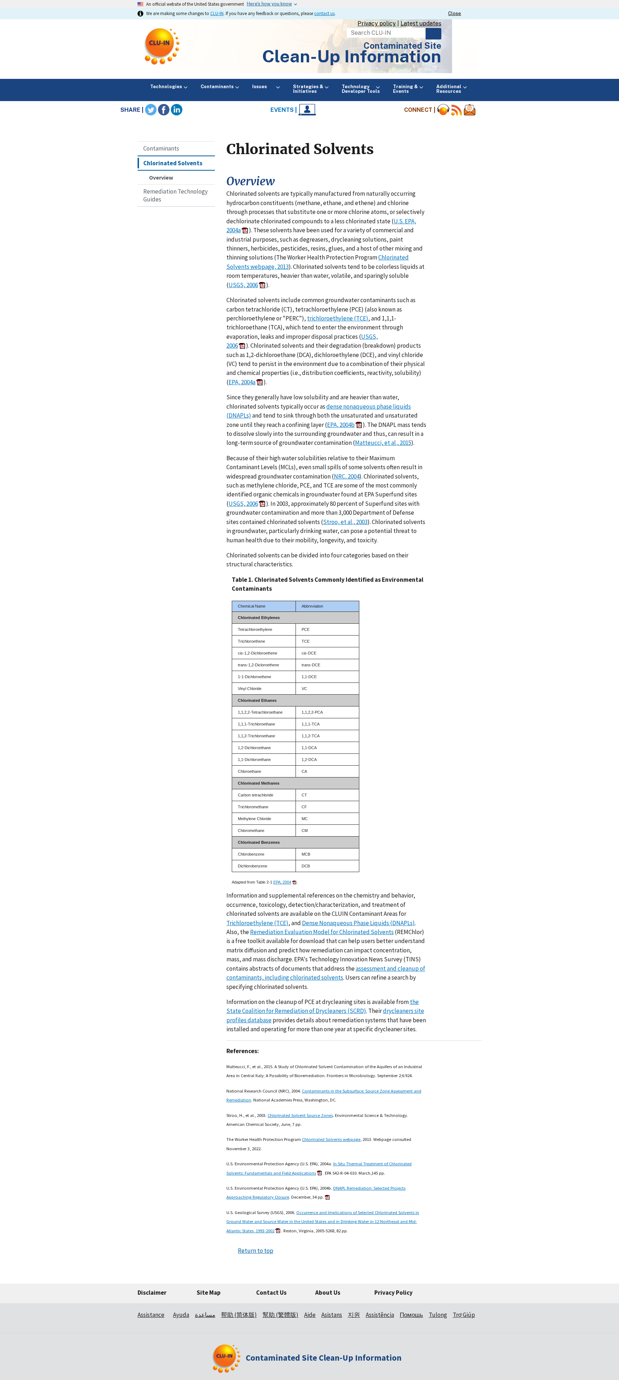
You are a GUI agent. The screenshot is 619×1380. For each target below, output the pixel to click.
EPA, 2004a (242, 382)
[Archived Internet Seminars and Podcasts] (443, 109)
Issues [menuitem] (263, 86)
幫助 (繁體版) (280, 1315)
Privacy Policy (393, 1292)
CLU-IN (217, 13)
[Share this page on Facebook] (163, 109)
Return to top (255, 1251)
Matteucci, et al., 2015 (383, 443)
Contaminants (161, 148)
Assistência (380, 1315)
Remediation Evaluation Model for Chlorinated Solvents (322, 932)
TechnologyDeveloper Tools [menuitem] (361, 89)
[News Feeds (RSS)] (456, 109)
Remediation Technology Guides (175, 195)
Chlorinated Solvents (172, 163)
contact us (324, 13)
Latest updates (420, 23)
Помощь (411, 1315)
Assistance (151, 1315)
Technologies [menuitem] (166, 86)
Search (433, 33)
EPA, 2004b (341, 425)
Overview (161, 177)
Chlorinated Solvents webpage (331, 1139)
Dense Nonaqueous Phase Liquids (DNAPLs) (358, 923)
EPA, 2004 (282, 882)
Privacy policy (377, 23)
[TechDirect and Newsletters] (469, 109)
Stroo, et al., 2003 (345, 522)
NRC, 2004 (346, 476)
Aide (310, 1315)
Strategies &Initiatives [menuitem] (308, 89)
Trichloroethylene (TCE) (257, 923)
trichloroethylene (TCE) (337, 318)
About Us (327, 1292)
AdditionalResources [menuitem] (448, 89)
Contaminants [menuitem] (217, 86)
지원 (354, 1315)
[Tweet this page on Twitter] (151, 109)
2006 (232, 345)
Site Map (209, 1292)
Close (454, 13)
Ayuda (181, 1315)
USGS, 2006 (243, 285)
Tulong (438, 1315)
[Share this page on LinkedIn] (176, 109)
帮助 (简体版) (239, 1315)
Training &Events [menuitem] (405, 89)
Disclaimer (152, 1292)
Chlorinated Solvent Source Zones (300, 1115)
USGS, (369, 337)
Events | (284, 109)
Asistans (331, 1315)
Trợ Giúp (464, 1315)
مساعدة (205, 1315)
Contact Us (271, 1292)
